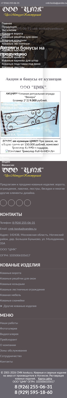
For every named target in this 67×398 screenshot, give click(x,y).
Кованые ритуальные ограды (21, 107)
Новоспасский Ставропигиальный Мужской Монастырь (19, 148)
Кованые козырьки (14, 40)
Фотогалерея (8, 328)
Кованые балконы (13, 74)
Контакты (8, 168)
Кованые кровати (13, 57)
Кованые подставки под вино (21, 63)
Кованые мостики (13, 50)
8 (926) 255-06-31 (23, 222)
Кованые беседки (13, 80)
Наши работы (9, 323)
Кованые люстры (13, 67)
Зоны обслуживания (13, 350)
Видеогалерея (9, 334)
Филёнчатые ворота (15, 114)
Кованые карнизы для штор (20, 60)
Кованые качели (12, 94)
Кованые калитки (13, 77)
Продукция (9, 26)
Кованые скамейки (14, 87)
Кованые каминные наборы (20, 70)
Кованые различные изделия (20, 111)
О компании (8, 345)
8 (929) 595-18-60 (33, 392)
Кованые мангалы (13, 84)
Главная (7, 23)
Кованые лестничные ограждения (22, 289)
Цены (5, 117)
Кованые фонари (13, 90)
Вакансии (8, 165)
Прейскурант (8, 339)
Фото (5, 158)
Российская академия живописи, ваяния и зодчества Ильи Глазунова (20, 128)
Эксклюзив (9, 30)
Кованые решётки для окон (20, 37)
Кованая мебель (12, 53)
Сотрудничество (11, 356)
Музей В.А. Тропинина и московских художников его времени (18, 138)
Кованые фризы (12, 104)
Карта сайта (45, 379)
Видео (6, 161)
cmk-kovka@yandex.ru (22, 228)
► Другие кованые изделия (18, 306)
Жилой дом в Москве (16, 155)
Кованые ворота (12, 33)
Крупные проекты (14, 121)
